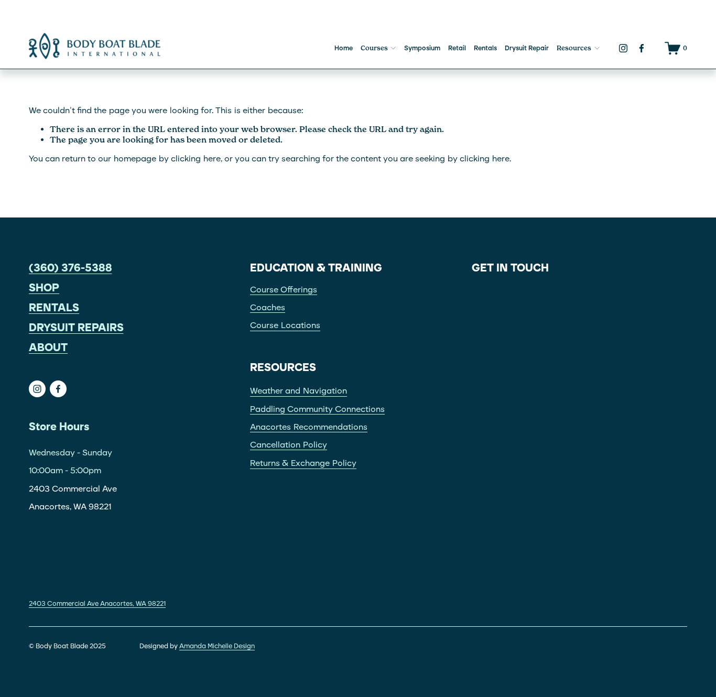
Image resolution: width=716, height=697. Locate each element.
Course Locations (285, 325)
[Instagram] (623, 48)
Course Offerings (283, 290)
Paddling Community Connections (317, 409)
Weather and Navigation (298, 391)
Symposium (422, 48)
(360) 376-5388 (70, 268)
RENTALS (54, 307)
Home (343, 48)
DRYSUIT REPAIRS (76, 327)
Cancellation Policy (288, 445)
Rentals (485, 48)
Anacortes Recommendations (308, 427)
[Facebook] (641, 48)
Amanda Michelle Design (217, 646)
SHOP (44, 287)
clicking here (196, 159)
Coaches (267, 307)
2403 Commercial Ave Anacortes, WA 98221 (97, 603)
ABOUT (48, 347)
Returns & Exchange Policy (303, 463)
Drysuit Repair (527, 48)
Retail (457, 48)
